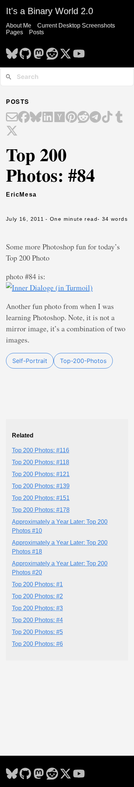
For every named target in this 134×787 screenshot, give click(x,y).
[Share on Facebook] (24, 117)
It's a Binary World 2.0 (49, 11)
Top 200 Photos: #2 (37, 596)
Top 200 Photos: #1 (37, 584)
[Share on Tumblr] (119, 117)
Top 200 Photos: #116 (40, 450)
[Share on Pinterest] (71, 117)
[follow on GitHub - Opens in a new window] (25, 51)
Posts (36, 32)
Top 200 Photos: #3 (37, 608)
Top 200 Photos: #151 (41, 498)
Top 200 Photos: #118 (40, 462)
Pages (14, 32)
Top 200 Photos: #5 (37, 632)
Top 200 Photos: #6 (37, 644)
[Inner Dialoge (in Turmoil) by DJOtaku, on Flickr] (49, 288)
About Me (18, 25)
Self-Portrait (29, 360)
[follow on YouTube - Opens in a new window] (79, 51)
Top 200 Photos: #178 (41, 510)
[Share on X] (12, 131)
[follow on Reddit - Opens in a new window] (52, 51)
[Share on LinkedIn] (48, 117)
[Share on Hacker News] (60, 117)
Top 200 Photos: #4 (37, 620)
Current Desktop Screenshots (76, 25)
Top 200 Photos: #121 (41, 474)
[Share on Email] (12, 117)
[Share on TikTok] (107, 117)
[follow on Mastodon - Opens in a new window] (39, 51)
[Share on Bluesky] (36, 117)
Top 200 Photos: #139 (41, 486)
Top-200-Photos (83, 360)
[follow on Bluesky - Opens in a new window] (12, 51)
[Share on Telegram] (95, 117)
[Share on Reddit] (83, 117)
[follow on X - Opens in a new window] (65, 51)
